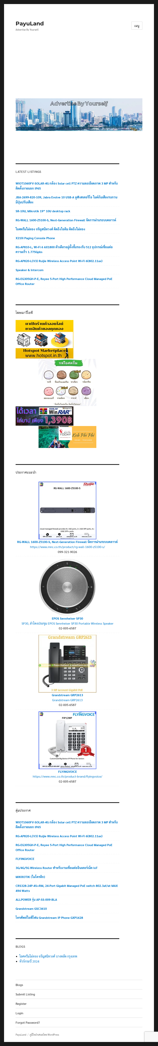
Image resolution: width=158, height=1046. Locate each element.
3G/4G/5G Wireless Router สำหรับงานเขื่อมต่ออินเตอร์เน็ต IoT (56, 868)
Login (19, 1013)
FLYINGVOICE (67, 771)
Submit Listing (25, 994)
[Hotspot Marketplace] (44, 339)
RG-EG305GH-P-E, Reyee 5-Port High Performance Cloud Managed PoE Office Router (64, 281)
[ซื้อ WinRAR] (44, 416)
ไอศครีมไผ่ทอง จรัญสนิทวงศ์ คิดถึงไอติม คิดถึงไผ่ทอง (50, 229)
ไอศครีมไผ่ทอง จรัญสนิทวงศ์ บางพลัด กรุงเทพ (48, 956)
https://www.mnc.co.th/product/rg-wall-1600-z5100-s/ (67, 547)
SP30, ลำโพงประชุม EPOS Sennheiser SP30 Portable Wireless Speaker (67, 623)
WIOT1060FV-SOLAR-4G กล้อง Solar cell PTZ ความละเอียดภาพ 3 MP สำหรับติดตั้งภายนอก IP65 (67, 185)
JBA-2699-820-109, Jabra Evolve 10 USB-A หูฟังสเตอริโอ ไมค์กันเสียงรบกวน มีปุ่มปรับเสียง (66, 199)
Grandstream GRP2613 (67, 695)
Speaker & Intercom (30, 270)
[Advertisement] (79, 68)
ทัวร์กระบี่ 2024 (29, 961)
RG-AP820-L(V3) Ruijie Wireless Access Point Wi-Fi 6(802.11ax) (59, 261)
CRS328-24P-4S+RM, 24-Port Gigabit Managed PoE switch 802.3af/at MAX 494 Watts (67, 888)
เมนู (137, 26)
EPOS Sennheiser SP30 (67, 618)
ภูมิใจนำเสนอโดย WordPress (44, 1034)
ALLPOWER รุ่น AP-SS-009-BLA (36, 899)
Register (21, 1004)
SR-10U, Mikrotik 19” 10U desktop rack (43, 211)
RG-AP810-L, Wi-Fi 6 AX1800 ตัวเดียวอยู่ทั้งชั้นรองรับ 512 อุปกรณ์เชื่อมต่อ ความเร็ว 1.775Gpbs (64, 249)
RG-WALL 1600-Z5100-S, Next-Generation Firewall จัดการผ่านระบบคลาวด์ (66, 220)
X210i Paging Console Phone (35, 238)
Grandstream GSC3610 (31, 908)
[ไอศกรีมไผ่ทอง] (67, 382)
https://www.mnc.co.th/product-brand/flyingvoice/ (67, 776)
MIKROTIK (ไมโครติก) (30, 877)
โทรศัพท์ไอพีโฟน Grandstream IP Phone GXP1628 (49, 918)
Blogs (19, 985)
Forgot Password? (28, 1022)
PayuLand (30, 23)
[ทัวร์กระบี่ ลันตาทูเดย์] (67, 436)
